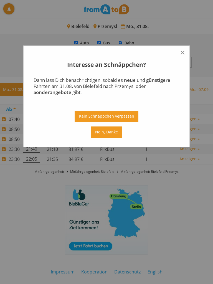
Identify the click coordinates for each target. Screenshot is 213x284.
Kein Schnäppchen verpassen (106, 116)
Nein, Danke (106, 132)
